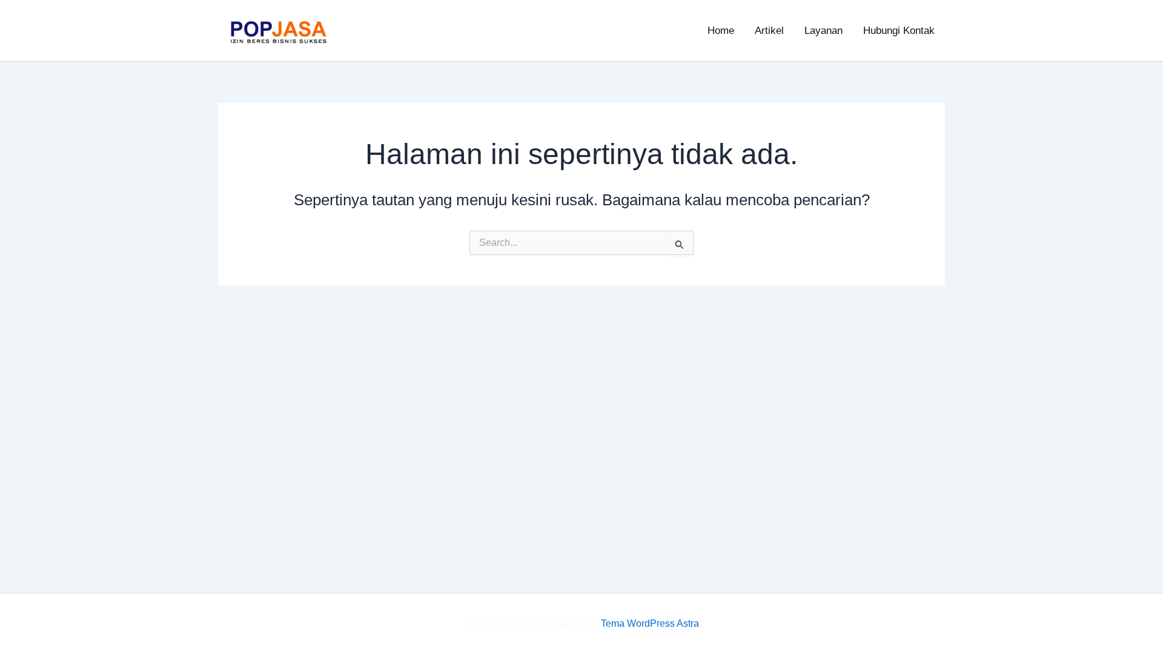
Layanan (823, 30)
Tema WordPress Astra (650, 623)
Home (720, 30)
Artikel (769, 30)
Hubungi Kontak (899, 30)
